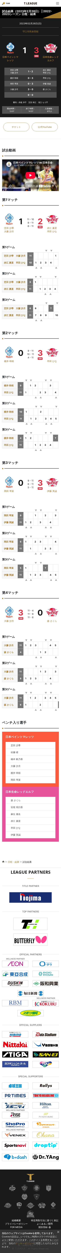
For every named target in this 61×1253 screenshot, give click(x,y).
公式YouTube (45, 127)
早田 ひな (52, 231)
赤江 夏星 (52, 228)
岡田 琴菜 (9, 491)
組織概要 (16, 1220)
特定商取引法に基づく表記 (44, 1220)
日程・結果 (13, 861)
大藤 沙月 (9, 231)
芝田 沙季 (9, 228)
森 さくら (52, 621)
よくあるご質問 (45, 1223)
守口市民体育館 (30, 31)
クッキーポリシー (24, 1243)
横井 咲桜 (9, 361)
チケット (16, 127)
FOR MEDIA (16, 1227)
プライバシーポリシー (16, 1223)
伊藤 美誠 (52, 491)
